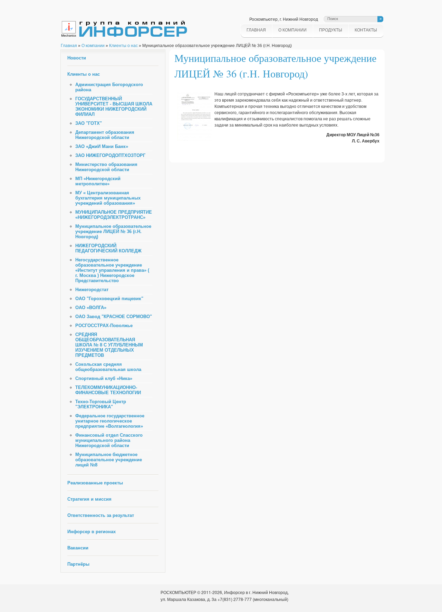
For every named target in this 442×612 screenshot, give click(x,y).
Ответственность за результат (100, 515)
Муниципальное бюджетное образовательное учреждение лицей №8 (108, 459)
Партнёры (78, 564)
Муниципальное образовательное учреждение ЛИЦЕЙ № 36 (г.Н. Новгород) (113, 231)
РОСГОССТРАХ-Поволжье (104, 325)
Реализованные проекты (95, 482)
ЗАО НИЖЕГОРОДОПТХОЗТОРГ (110, 155)
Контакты (366, 30)
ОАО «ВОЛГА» (90, 307)
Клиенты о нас (123, 45)
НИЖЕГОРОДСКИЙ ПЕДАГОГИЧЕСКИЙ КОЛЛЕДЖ (108, 248)
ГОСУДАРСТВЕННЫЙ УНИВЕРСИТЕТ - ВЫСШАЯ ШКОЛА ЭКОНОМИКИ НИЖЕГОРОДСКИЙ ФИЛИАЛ (113, 106)
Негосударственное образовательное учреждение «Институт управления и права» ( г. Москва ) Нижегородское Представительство (112, 270)
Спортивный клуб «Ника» (103, 378)
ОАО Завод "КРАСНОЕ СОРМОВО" (113, 316)
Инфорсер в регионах (91, 531)
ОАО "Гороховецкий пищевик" (109, 298)
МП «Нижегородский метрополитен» (98, 181)
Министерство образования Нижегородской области (106, 167)
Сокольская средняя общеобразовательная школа (108, 367)
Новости (76, 58)
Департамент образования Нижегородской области (104, 135)
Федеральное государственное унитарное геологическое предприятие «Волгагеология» (109, 421)
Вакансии (77, 547)
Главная (256, 30)
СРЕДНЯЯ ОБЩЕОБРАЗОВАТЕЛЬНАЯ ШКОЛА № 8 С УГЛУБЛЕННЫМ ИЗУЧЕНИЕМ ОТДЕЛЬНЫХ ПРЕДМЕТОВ (109, 345)
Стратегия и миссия (89, 499)
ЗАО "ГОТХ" (88, 123)
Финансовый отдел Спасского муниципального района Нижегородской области (109, 440)
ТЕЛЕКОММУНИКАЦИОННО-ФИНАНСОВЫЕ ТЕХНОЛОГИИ (108, 390)
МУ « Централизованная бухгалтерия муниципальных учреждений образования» (108, 198)
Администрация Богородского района (109, 87)
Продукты (330, 30)
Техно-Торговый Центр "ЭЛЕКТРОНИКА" (100, 404)
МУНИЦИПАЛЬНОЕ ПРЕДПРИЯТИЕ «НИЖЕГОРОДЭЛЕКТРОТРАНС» (113, 215)
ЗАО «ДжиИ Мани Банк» (101, 146)
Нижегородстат (91, 289)
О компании (292, 30)
